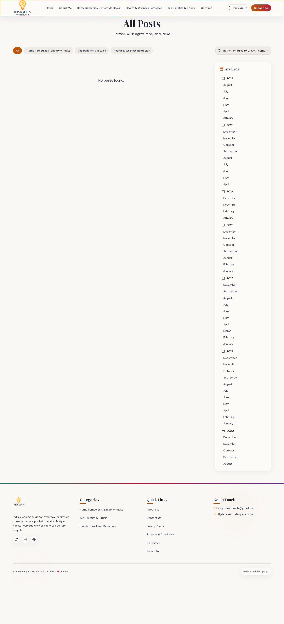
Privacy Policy (155, 526)
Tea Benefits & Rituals (182, 8)
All (17, 50)
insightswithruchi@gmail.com (236, 508)
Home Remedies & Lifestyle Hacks (99, 8)
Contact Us (154, 518)
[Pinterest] (34, 539)
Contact (206, 8)
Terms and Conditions (161, 534)
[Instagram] (25, 539)
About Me (65, 8)
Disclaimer (153, 543)
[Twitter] (16, 539)
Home (50, 8)
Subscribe (261, 8)
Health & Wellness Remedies (144, 8)
